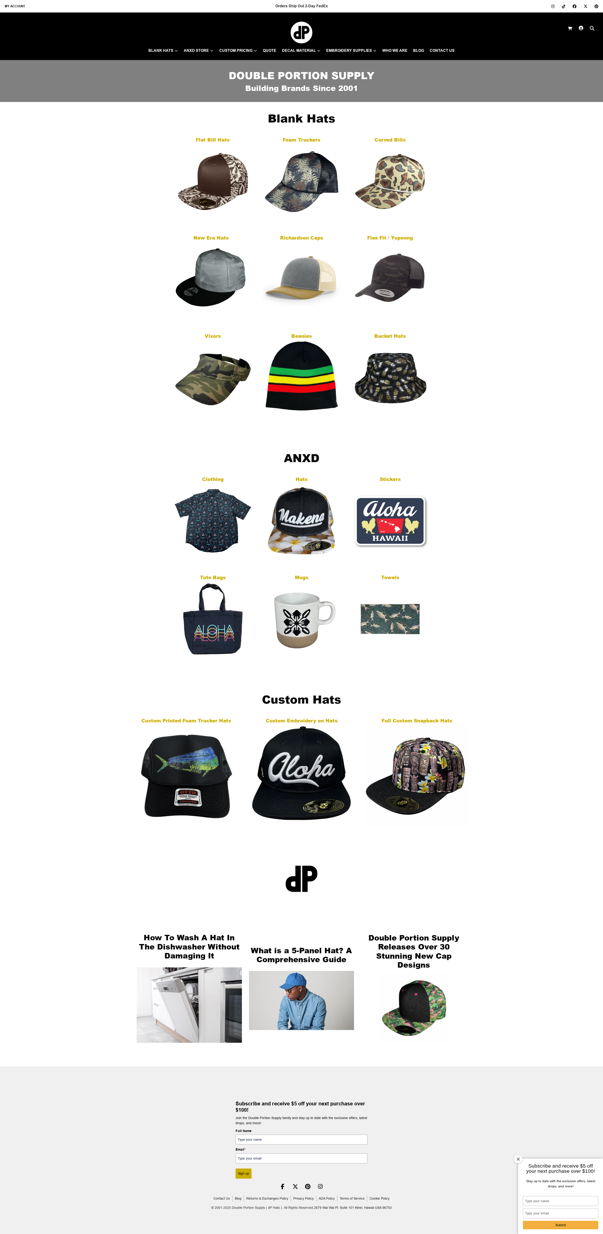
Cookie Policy (380, 1198)
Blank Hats (301, 118)
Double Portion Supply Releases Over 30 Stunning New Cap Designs (413, 951)
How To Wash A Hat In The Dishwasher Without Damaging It (189, 946)
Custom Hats (301, 699)
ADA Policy (327, 1198)
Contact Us (221, 1198)
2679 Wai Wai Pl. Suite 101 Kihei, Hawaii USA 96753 (353, 1208)
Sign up (243, 1173)
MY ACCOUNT (15, 6)
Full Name (244, 1131)
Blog (238, 1198)
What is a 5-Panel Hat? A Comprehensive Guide (301, 955)
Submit (560, 1225)
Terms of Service (352, 1198)
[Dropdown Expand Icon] (176, 51)
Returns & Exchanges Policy (267, 1198)
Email (240, 1149)
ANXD (301, 458)
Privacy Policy (303, 1198)
